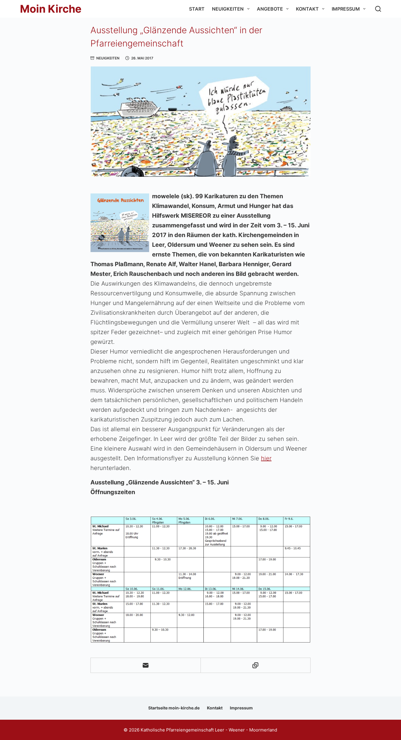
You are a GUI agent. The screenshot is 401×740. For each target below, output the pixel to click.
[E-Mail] (146, 665)
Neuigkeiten (228, 9)
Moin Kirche (51, 8)
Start (197, 9)
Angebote (270, 9)
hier (266, 458)
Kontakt (307, 9)
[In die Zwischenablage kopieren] (256, 665)
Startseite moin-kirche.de (174, 707)
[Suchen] (378, 9)
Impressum (346, 9)
